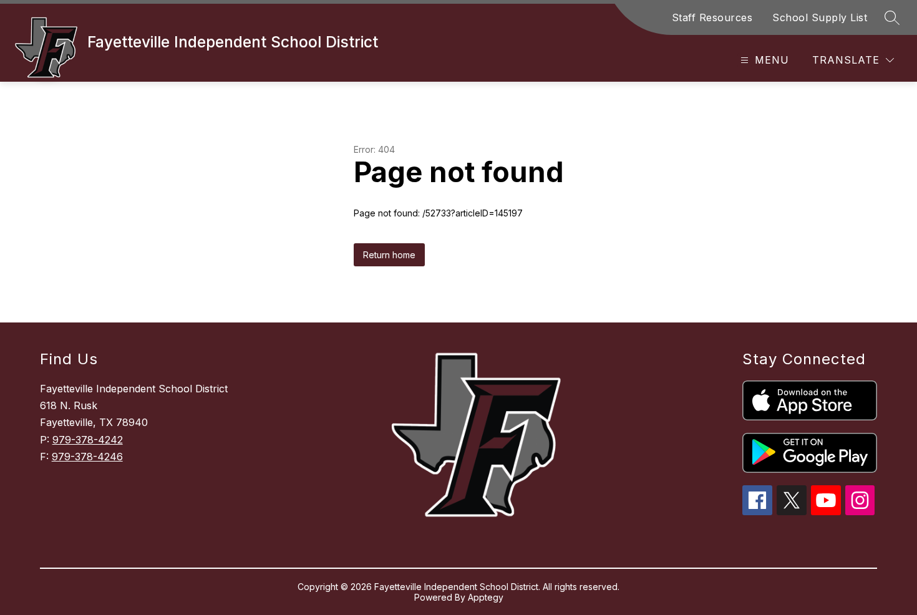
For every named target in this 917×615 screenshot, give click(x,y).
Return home (389, 254)
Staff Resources (712, 17)
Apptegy (485, 597)
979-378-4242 (87, 439)
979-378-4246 (87, 456)
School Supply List (819, 17)
